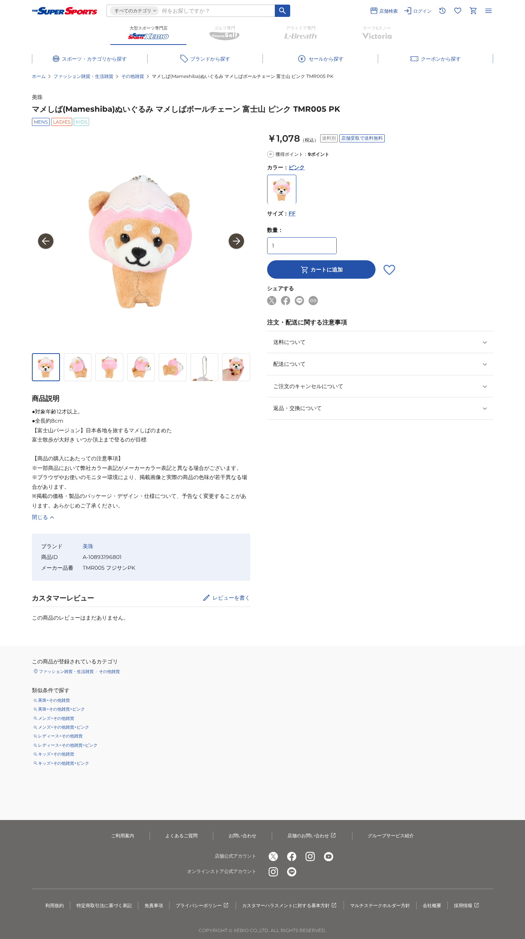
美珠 (37, 97)
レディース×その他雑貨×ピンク (68, 745)
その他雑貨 (132, 76)
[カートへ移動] (473, 10)
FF (292, 213)
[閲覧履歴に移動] (442, 11)
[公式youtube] (328, 856)
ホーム (39, 76)
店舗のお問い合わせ (308, 835)
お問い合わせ (242, 835)
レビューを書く (231, 597)
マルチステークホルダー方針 (380, 905)
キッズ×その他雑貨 (56, 754)
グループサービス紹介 (391, 835)
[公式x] (273, 856)
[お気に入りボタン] (389, 270)
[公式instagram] (310, 856)
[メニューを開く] (488, 11)
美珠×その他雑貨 (54, 700)
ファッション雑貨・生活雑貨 (83, 76)
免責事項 (154, 905)
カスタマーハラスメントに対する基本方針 (286, 905)
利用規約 (54, 905)
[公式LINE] (291, 871)
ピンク (297, 167)
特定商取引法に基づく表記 (104, 905)
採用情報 (463, 905)
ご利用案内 (122, 835)
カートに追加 (327, 269)
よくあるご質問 (181, 835)
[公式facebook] (291, 856)
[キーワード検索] (282, 11)
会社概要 (432, 905)
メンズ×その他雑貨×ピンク (63, 727)
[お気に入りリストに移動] (457, 10)
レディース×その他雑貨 (60, 736)
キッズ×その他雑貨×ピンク (63, 763)
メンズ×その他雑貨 (56, 718)
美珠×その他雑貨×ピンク (61, 709)
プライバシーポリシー (199, 905)
